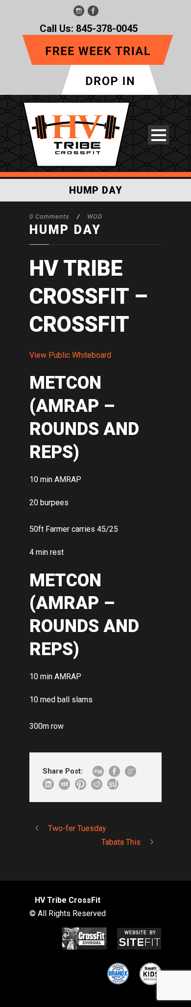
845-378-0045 (107, 28)
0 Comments (49, 216)
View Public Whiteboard (70, 355)
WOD (94, 216)
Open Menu (158, 134)
